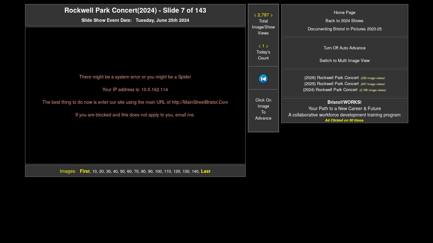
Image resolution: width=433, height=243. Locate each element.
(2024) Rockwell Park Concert (330, 100)
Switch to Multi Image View (345, 71)
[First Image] (263, 82)
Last (205, 171)
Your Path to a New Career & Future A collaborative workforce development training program (344, 118)
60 (129, 171)
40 (115, 171)
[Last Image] (263, 112)
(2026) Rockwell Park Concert (331, 88)
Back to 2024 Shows (345, 20)
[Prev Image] (263, 102)
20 (101, 171)
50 (122, 171)
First (85, 171)
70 (136, 171)
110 (167, 171)
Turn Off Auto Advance (344, 59)
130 (186, 171)
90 (150, 171)
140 (195, 171)
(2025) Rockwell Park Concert (331, 94)
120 (176, 171)
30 (108, 171)
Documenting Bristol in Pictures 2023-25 (345, 29)
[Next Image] (263, 92)
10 (94, 171)
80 (143, 171)
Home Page (344, 12)
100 (158, 171)
